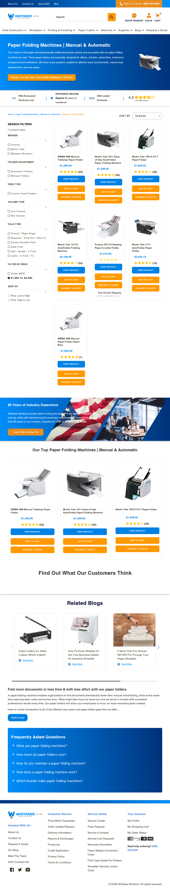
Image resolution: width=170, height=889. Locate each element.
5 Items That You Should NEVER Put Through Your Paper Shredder (132, 654)
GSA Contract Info (18, 862)
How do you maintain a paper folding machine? (50, 763)
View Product (71, 179)
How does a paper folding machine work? (46, 772)
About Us (12, 3)
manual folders (20, 175)
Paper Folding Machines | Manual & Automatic (37, 114)
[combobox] (85, 17)
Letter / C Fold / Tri (22, 255)
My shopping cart (138, 826)
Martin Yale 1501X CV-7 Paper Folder (136, 509)
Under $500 (17, 273)
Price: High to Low (20, 300)
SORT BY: (125, 116)
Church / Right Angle (23, 233)
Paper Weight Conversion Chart (103, 852)
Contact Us (28, 3)
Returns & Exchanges (61, 838)
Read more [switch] (17, 717)
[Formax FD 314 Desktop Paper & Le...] (108, 227)
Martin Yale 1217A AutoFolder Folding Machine (69, 247)
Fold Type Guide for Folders (105, 860)
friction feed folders (23, 193)
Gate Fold (16, 247)
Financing (54, 844)
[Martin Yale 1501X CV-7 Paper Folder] (145, 139)
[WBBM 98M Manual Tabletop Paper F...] (71, 139)
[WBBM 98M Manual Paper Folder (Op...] (71, 321)
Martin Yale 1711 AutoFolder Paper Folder (142, 247)
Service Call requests (101, 838)
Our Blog (13, 850)
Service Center (96, 820)
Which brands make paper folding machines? (49, 781)
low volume (17, 211)
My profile (133, 820)
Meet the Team (17, 856)
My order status (137, 832)
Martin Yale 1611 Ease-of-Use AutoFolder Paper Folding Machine (108, 159)
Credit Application (58, 850)
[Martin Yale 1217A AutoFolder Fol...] (71, 227)
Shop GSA (43, 3)
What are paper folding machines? (41, 746)
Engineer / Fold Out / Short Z (28, 238)
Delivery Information (59, 832)
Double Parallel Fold (22, 242)
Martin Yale (17, 149)
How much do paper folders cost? (41, 754)
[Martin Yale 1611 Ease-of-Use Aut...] (108, 139)
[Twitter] (20, 869)
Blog (56, 3)
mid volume (17, 215)
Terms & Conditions (59, 862)
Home (10, 114)
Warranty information (100, 844)
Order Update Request (61, 826)
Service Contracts (98, 832)
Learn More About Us (25, 432)
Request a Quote (18, 844)
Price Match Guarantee (61, 820)
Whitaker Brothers (21, 153)
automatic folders (21, 171)
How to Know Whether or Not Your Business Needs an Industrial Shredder (83, 654)
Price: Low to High (20, 295)
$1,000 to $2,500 (21, 278)
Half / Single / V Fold (23, 251)
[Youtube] (28, 869)
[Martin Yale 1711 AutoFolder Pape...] (145, 227)
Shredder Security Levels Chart (102, 868)
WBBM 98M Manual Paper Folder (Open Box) (69, 341)
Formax (15, 144)
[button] (71, 171)
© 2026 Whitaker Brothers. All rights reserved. (135, 884)
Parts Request (96, 826)
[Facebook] (12, 869)
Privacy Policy (56, 856)
